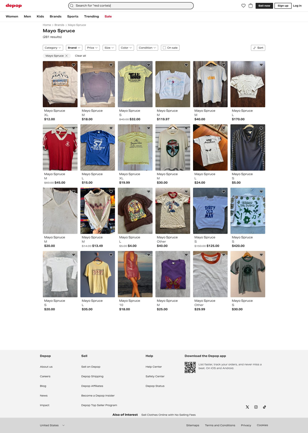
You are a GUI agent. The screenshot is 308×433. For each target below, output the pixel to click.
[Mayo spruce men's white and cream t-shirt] (172, 147)
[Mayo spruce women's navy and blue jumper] (247, 147)
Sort (260, 47)
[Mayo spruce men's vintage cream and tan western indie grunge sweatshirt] (247, 84)
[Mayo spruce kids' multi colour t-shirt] (172, 211)
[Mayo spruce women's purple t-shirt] (172, 274)
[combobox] (131, 5)
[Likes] (243, 5)
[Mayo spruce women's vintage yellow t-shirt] (135, 84)
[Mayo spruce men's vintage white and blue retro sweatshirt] (210, 211)
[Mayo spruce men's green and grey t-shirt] (247, 274)
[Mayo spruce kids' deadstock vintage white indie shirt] (210, 274)
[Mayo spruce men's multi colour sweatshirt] (172, 84)
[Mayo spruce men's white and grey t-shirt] (210, 147)
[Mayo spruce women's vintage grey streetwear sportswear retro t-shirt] (210, 84)
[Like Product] (73, 65)
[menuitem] (12, 17)
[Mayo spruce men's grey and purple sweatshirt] (97, 84)
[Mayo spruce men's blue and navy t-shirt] (97, 147)
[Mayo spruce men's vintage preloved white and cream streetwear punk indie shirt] (60, 274)
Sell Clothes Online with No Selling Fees (168, 414)
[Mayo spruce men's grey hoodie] (97, 211)
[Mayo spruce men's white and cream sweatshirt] (60, 84)
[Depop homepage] (14, 6)
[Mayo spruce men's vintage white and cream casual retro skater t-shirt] (60, 211)
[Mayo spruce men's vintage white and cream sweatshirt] (247, 211)
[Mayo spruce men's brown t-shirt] (135, 211)
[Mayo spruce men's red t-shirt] (60, 147)
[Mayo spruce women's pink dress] (135, 274)
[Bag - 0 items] (250, 5)
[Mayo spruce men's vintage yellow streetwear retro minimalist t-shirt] (97, 274)
